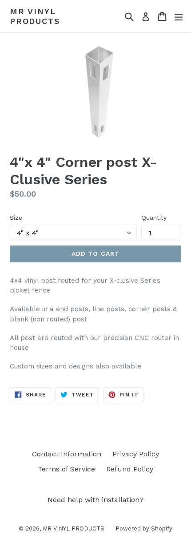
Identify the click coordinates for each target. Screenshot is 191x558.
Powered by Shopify (143, 528)
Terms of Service (66, 469)
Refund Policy (129, 469)
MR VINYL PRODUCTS (35, 16)
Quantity (154, 217)
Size (16, 217)
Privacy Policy (135, 454)
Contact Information (66, 454)
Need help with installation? (95, 499)
